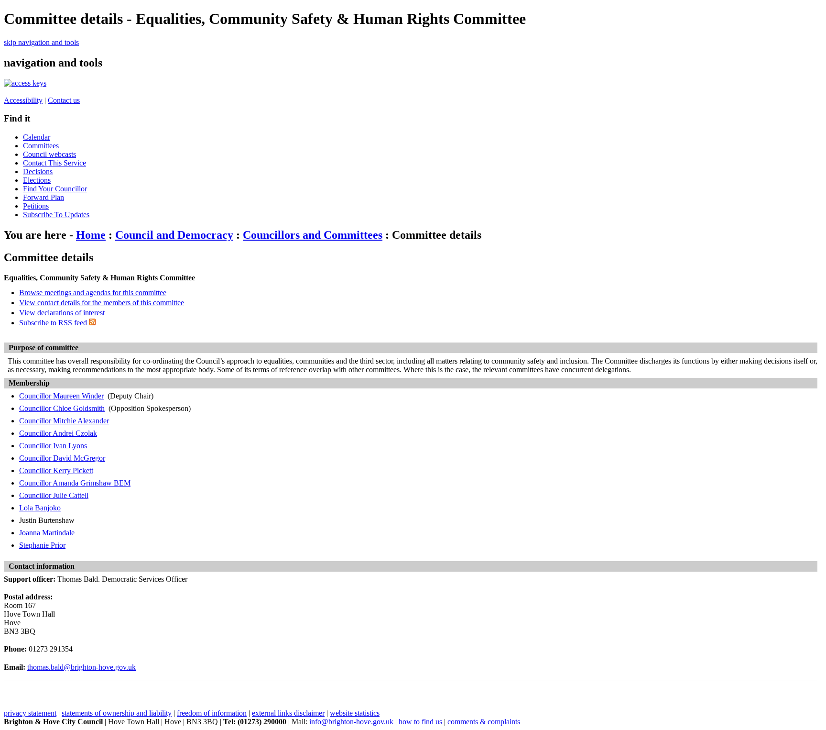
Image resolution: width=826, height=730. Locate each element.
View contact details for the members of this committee (101, 303)
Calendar (36, 137)
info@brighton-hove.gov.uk (351, 722)
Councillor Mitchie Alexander (64, 421)
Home (91, 235)
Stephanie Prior (42, 545)
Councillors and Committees (312, 235)
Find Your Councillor (55, 189)
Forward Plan (43, 197)
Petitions (36, 206)
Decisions (38, 171)
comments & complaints (483, 722)
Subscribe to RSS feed (54, 323)
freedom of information (212, 713)
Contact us (64, 100)
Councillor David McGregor (62, 458)
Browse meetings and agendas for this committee (92, 292)
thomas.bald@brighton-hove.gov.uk (81, 667)
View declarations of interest (62, 313)
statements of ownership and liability (117, 713)
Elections (37, 180)
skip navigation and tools (41, 42)
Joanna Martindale (47, 533)
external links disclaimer (288, 713)
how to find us (420, 722)
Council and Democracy (174, 235)
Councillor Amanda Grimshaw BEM (74, 483)
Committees (41, 146)
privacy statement (30, 713)
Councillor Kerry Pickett (56, 470)
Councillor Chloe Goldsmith (62, 408)
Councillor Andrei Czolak (58, 433)
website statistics (355, 713)
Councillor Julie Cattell (53, 495)
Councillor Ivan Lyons (53, 446)
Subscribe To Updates (56, 214)
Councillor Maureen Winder (61, 396)
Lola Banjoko (40, 508)
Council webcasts (49, 154)
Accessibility (23, 100)
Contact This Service (54, 163)
